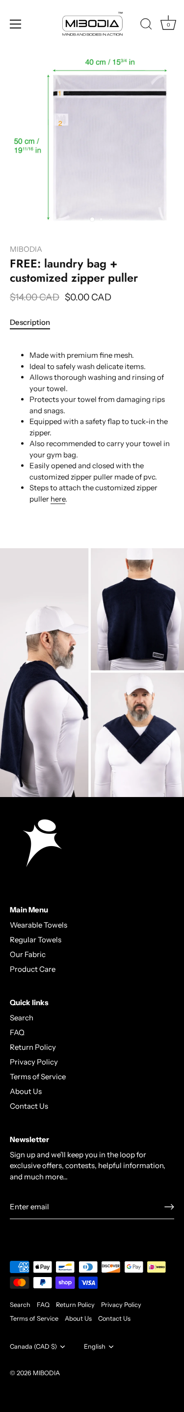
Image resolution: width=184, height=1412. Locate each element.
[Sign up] (169, 1207)
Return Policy (33, 1047)
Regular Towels (35, 939)
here (58, 499)
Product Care (32, 969)
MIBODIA (26, 249)
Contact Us (29, 1106)
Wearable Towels (38, 925)
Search (21, 1017)
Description (30, 322)
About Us (26, 1091)
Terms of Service (38, 1076)
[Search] (146, 25)
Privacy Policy (34, 1061)
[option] (92, 672)
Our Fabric (28, 954)
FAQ (17, 1032)
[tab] (35, 322)
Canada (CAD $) (33, 1346)
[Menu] (15, 24)
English (94, 1346)
